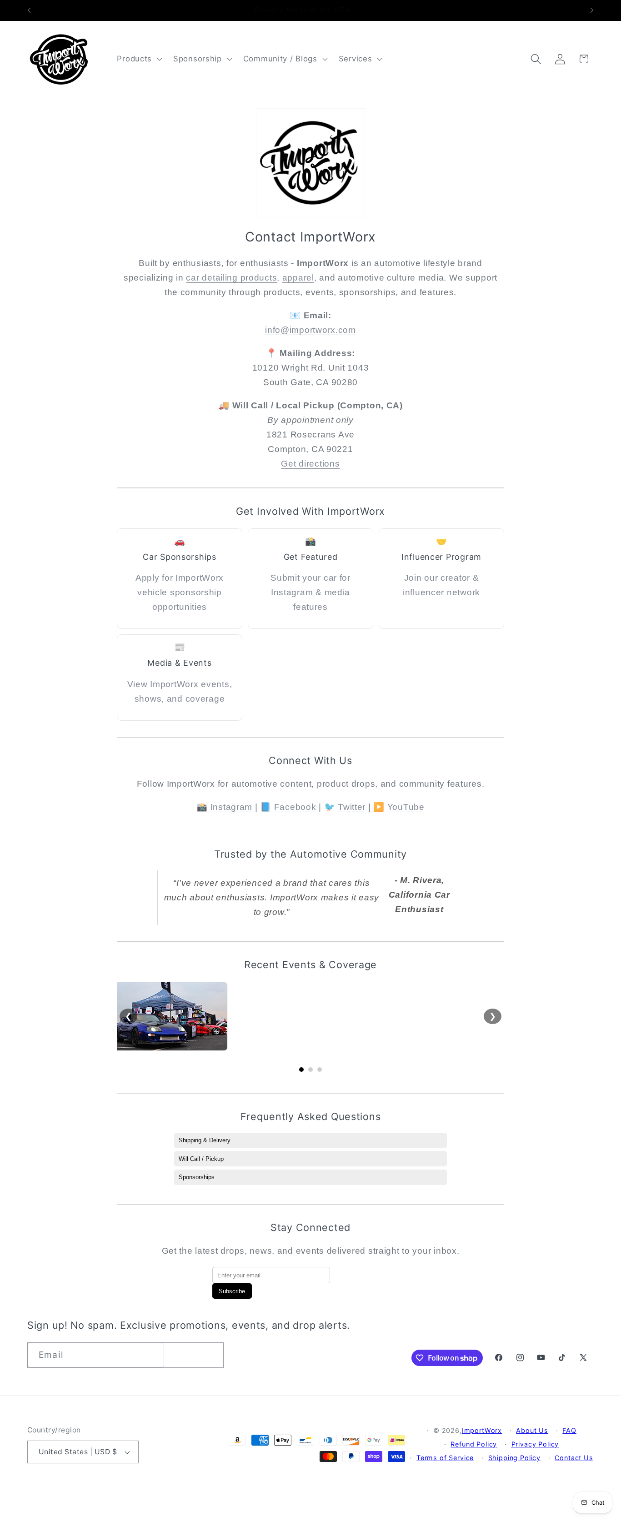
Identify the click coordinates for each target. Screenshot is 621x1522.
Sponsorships (197, 1177)
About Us (532, 1430)
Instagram (231, 807)
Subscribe (232, 1291)
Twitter (352, 807)
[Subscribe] (211, 1355)
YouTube (406, 807)
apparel (298, 277)
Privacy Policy (535, 1444)
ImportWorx (482, 1430)
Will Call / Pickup (201, 1158)
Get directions (310, 463)
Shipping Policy (514, 1458)
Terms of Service (445, 1458)
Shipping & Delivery (204, 1140)
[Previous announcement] (29, 10)
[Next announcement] (592, 10)
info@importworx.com (310, 330)
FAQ (569, 1430)
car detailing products (231, 277)
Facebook (295, 807)
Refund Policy (474, 1444)
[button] (138, 59)
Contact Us (574, 1458)
